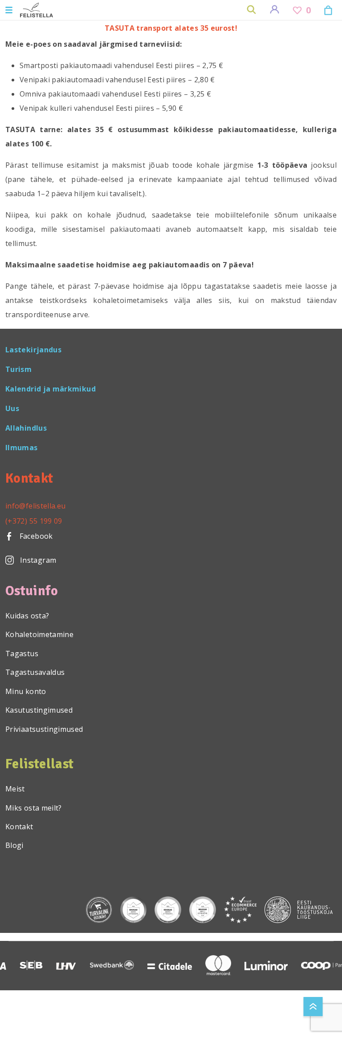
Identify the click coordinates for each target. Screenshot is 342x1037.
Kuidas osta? (27, 616)
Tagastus (21, 653)
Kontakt (19, 826)
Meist (15, 789)
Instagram (38, 560)
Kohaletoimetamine (39, 634)
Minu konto (25, 691)
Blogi (14, 845)
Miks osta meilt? (33, 808)
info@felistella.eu (35, 506)
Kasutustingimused (39, 710)
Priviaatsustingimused (44, 729)
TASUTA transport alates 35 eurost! (171, 28)
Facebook (35, 536)
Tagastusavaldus (35, 672)
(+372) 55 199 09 (33, 521)
